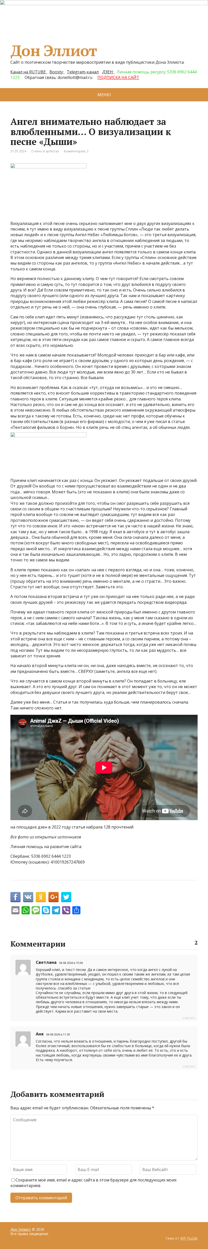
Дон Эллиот (53, 50)
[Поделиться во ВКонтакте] (28, 897)
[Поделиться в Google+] (53, 897)
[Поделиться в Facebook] (15, 897)
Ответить (188, 1018)
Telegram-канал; (83, 72)
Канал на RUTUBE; (28, 72)
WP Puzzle (189, 1238)
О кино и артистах (45, 151)
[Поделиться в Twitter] (66, 897)
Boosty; (57, 72)
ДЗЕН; (108, 72)
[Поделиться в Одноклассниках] (41, 897)
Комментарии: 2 (76, 151)
